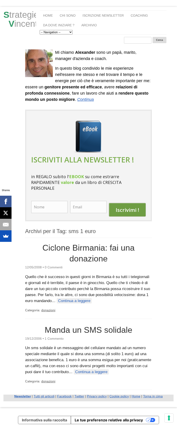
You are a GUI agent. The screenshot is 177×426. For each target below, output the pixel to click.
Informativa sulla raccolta (44, 420)
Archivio (89, 25)
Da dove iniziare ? (58, 25)
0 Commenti (53, 267)
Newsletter (22, 396)
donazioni (48, 310)
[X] (6, 213)
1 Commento (54, 338)
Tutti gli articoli (44, 396)
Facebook (64, 396)
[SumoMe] (6, 236)
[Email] (6, 224)
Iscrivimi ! (127, 209)
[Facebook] (6, 201)
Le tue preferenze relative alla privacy (109, 420)
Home (48, 15)
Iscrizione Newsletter (103, 15)
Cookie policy (119, 396)
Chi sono (68, 15)
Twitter (79, 396)
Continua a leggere (74, 301)
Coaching (139, 15)
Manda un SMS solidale (88, 330)
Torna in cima (153, 396)
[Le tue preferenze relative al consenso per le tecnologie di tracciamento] (169, 418)
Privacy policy (97, 396)
